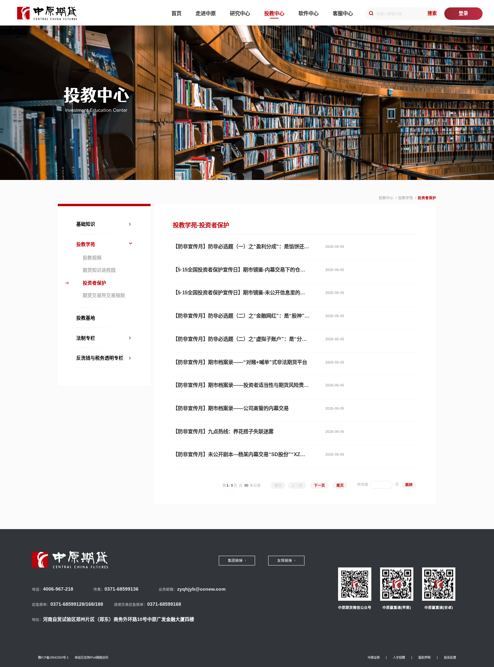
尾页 (340, 485)
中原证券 (374, 657)
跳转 (409, 485)
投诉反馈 (450, 657)
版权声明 (424, 657)
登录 (463, 13)
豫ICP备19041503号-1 (53, 657)
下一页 (319, 485)
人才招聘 (399, 657)
